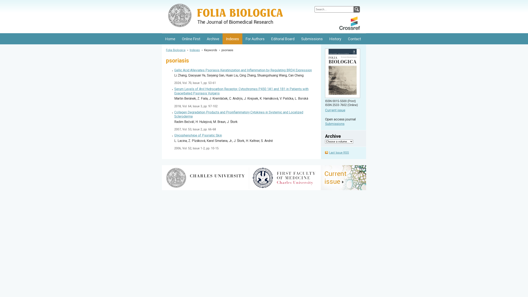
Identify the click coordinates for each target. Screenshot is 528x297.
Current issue (335, 110)
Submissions (312, 39)
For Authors (255, 39)
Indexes (232, 39)
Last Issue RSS (339, 152)
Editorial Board (283, 39)
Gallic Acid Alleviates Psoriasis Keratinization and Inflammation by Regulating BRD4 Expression (243, 70)
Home (170, 39)
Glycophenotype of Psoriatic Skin (198, 135)
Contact (354, 39)
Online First (191, 39)
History (335, 39)
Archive (213, 39)
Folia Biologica (175, 50)
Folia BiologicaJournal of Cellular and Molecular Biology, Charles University (205, 3)
